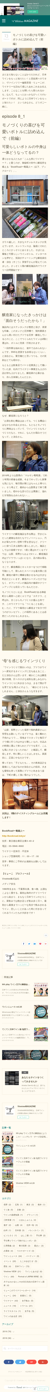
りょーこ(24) (6, 928)
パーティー (32, 1256)
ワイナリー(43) (15, 928)
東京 (30, 1204)
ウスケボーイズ (25, 1250)
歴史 (7, 1266)
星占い (39, 1245)
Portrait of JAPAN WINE (30, 1276)
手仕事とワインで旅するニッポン (20, 1240)
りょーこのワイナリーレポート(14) (36, 925)
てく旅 (8, 1209)
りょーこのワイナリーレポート (20, 1290)
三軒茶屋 (9, 1219)
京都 (20, 1209)
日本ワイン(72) (12, 925)
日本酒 (19, 1230)
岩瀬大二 (25, 1295)
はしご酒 (26, 1235)
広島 (18, 1204)
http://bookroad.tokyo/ (13, 835)
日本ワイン (22, 1266)
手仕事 (41, 1235)
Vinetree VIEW (12, 1271)
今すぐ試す (32, 12)
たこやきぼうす (28, 1261)
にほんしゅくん (27, 1219)
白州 (7, 1230)
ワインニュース (13, 1256)
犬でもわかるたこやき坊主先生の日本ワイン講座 (24, 1283)
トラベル (26, 1305)
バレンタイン (36, 1230)
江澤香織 (9, 1245)
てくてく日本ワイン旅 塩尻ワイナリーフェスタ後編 (24, 1029)
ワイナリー (11, 1300)
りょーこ (10, 1295)
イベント (10, 1261)
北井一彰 (32, 1225)
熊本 (41, 1204)
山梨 (18, 1225)
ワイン (9, 1276)
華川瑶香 (24, 1245)
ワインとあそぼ (33, 1271)
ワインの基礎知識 (13, 1214)
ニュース (10, 1305)
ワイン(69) (21, 925)
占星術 (8, 1250)
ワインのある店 (13, 1316)
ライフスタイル (12, 1311)
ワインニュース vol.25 (12, 1006)
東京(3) (4, 925)
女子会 (29, 1311)
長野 (7, 1204)
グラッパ (32, 1214)
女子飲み (27, 1300)
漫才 (7, 1225)
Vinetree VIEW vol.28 (25, 1183)
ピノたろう (10, 1235)
